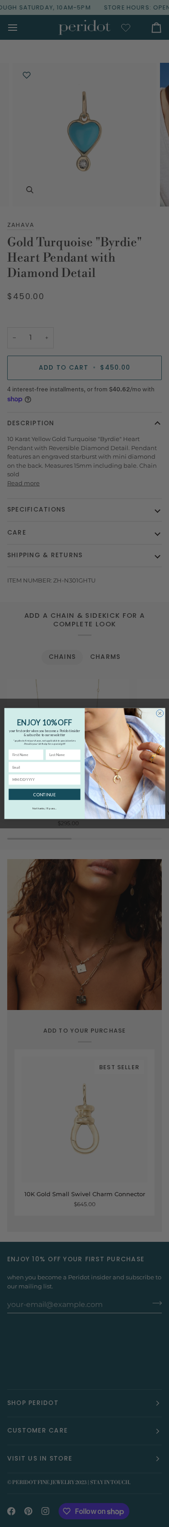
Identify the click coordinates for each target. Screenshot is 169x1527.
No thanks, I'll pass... (44, 808)
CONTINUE (44, 794)
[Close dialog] (159, 713)
